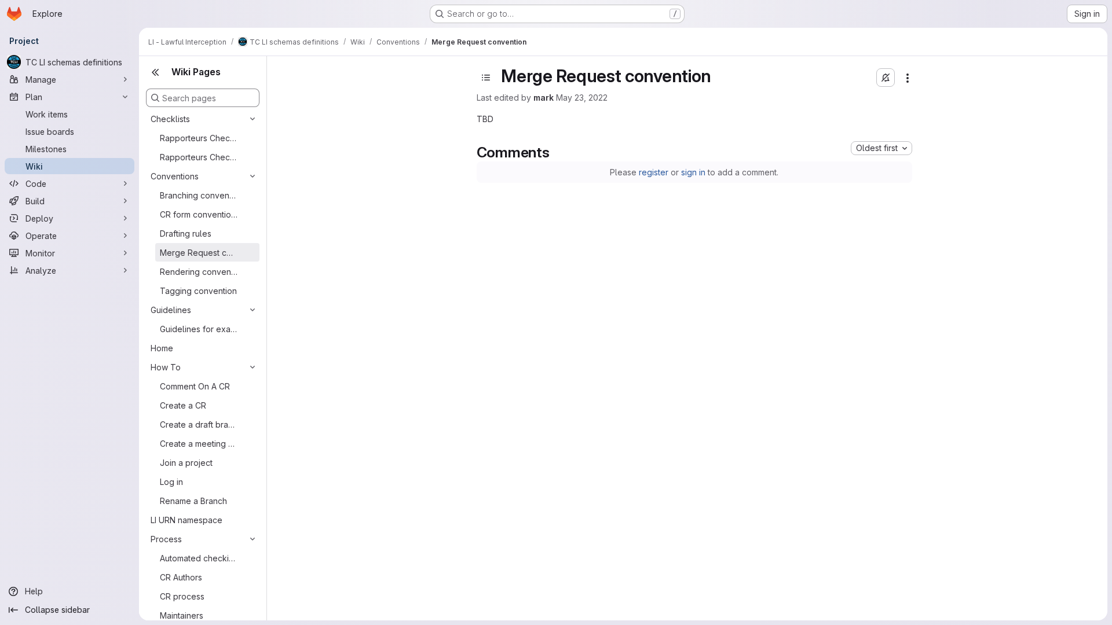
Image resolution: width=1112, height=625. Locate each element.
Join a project (186, 463)
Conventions (175, 176)
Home (162, 348)
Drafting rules (185, 233)
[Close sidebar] (155, 72)
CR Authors (181, 577)
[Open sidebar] (486, 77)
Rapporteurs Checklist (198, 138)
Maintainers (181, 615)
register (653, 172)
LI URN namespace (186, 520)
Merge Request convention (198, 253)
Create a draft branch (198, 424)
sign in (693, 172)
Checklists (170, 119)
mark (543, 97)
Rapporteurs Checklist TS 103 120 (198, 157)
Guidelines (171, 310)
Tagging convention (198, 291)
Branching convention (198, 195)
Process (166, 539)
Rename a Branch (193, 501)
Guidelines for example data (198, 329)
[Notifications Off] (885, 77)
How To (166, 367)
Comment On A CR (195, 386)
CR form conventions (198, 214)
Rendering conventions (198, 272)
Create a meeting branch (198, 443)
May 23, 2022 (582, 97)
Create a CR (183, 405)
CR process (182, 596)
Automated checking (198, 558)
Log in (171, 482)
